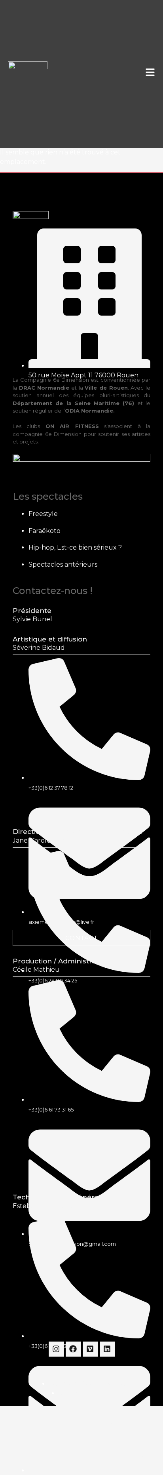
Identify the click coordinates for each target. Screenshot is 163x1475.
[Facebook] (73, 1349)
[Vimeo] (90, 1349)
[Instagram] (56, 1349)
